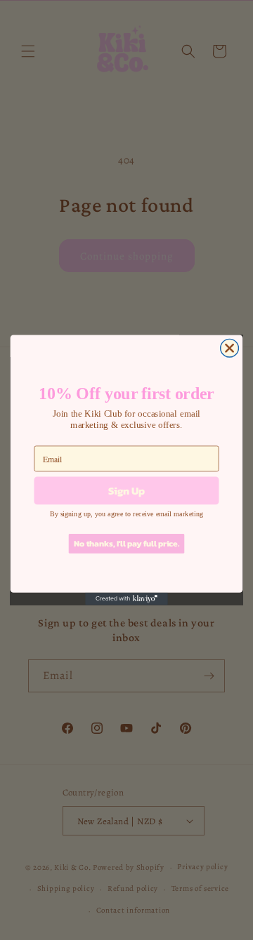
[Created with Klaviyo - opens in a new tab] (126, 599)
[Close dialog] (230, 348)
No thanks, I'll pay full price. (126, 543)
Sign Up (126, 490)
